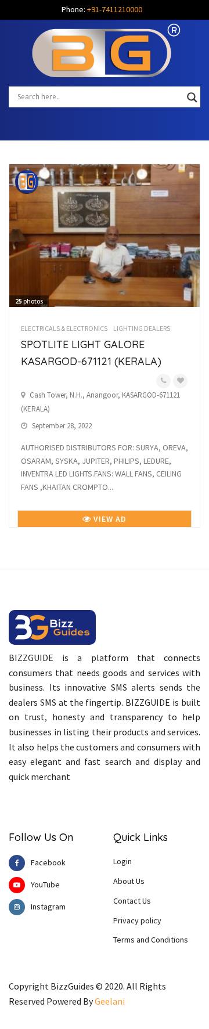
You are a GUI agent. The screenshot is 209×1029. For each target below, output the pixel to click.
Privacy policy (137, 920)
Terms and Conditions (150, 939)
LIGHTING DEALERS (141, 328)
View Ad (109, 519)
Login (122, 861)
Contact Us (132, 901)
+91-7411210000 (114, 9)
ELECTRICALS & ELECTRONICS (64, 328)
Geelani (110, 1001)
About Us (129, 881)
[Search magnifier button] (192, 97)
